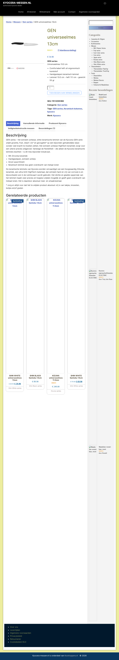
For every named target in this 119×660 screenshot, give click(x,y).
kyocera (51, 111)
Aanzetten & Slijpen (98, 39)
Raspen (96, 82)
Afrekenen (31, 12)
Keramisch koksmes (73, 108)
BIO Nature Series (100, 48)
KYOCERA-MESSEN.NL (17, 2)
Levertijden (15, 630)
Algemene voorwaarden (89, 12)
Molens (96, 78)
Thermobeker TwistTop (101, 71)
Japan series (97, 57)
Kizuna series (98, 60)
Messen (17, 22)
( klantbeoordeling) (67, 50)
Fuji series (97, 50)
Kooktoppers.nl (71, 655)
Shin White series (99, 64)
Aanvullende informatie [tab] (34, 123)
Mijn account (59, 12)
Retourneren (15, 639)
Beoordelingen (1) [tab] (47, 128)
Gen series (27, 22)
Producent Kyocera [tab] (57, 123)
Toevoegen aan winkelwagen (64, 93)
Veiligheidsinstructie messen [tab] (21, 128)
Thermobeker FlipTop (101, 69)
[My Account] (109, 4)
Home (20, 12)
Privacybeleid (16, 636)
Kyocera (57, 115)
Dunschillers (98, 76)
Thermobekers (96, 66)
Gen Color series (99, 53)
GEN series (58, 108)
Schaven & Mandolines (101, 85)
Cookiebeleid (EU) (18, 642)
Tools (93, 73)
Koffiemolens (95, 44)
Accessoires (95, 41)
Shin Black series (99, 62)
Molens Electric (99, 80)
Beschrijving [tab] (12, 123)
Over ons (14, 627)
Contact (71, 12)
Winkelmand (44, 12)
